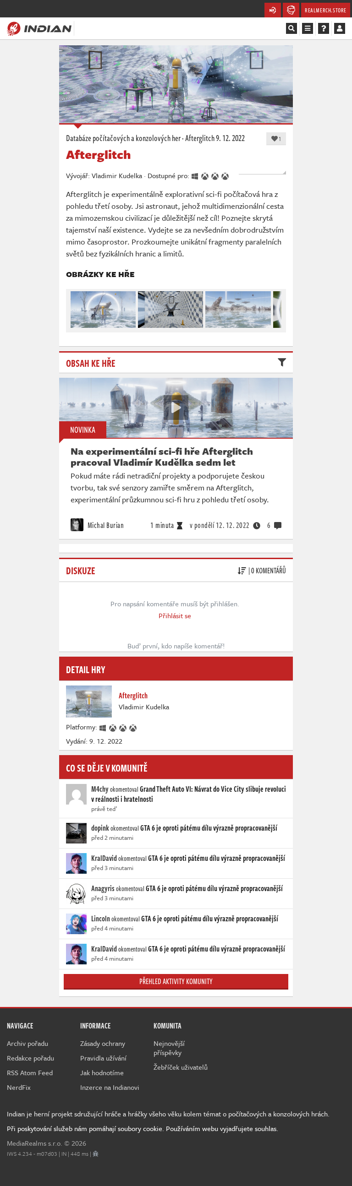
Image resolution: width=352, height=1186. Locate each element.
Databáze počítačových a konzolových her (123, 138)
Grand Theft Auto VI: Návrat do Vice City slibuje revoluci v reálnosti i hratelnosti (188, 794)
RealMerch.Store (325, 10)
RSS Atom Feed (30, 1072)
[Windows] (103, 726)
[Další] (275, 307)
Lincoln (100, 918)
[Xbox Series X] (123, 726)
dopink (100, 827)
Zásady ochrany (102, 1043)
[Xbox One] (113, 726)
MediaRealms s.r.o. (34, 1143)
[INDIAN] (39, 28)
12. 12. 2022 (220, 525)
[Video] (176, 407)
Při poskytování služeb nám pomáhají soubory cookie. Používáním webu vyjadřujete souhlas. (142, 1128)
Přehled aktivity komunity (176, 981)
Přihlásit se (175, 615)
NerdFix (19, 1087)
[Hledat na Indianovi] (291, 28)
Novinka (82, 429)
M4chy (100, 788)
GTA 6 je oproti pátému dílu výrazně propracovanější (208, 827)
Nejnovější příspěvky (169, 1047)
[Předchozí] (77, 307)
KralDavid (104, 858)
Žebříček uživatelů (181, 1067)
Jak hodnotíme (102, 1072)
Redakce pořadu (30, 1058)
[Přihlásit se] (339, 28)
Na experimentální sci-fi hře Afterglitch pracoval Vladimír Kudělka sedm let (162, 456)
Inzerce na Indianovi (109, 1087)
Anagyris (103, 888)
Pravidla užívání (103, 1058)
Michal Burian (105, 525)
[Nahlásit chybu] (96, 1153)
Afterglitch (199, 138)
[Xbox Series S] (133, 726)
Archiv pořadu (27, 1043)
